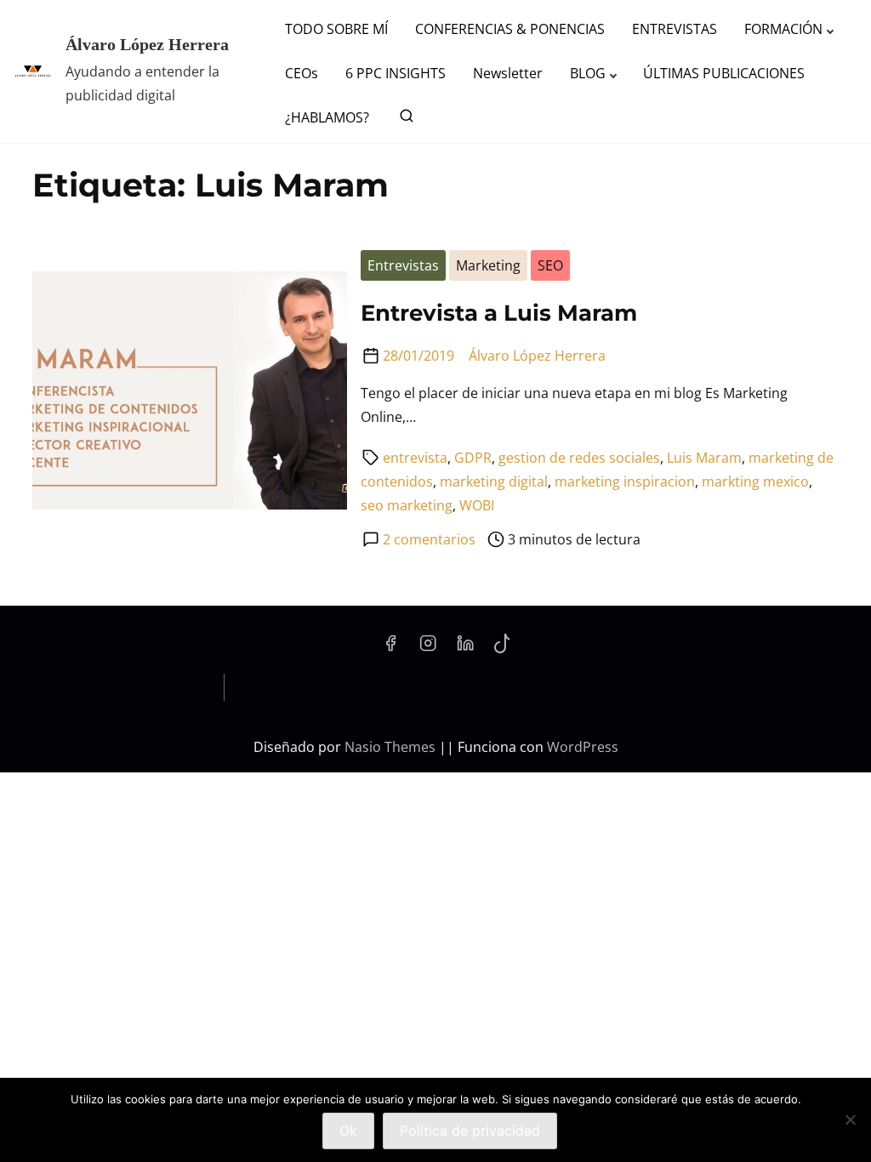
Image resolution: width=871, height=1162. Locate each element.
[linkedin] (465, 648)
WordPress (582, 747)
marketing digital (494, 481)
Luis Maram (704, 457)
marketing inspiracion (625, 481)
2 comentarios (429, 539)
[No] (849, 1119)
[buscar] (403, 119)
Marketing (488, 265)
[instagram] (427, 648)
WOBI (476, 505)
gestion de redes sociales (579, 457)
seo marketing (407, 505)
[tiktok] (502, 648)
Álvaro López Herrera (147, 44)
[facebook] (390, 648)
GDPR (473, 457)
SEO (550, 265)
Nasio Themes (391, 747)
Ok (348, 1130)
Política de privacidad (470, 1130)
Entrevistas (403, 265)
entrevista (415, 457)
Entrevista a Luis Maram (499, 313)
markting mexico (755, 481)
